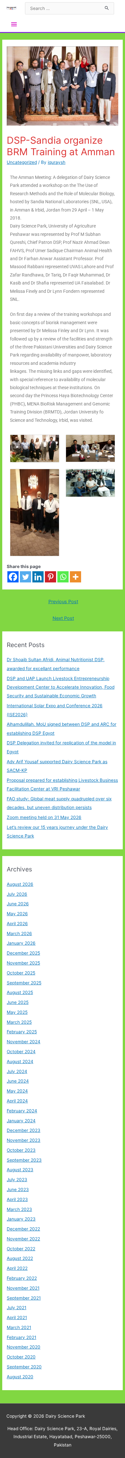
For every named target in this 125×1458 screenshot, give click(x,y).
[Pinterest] (50, 576)
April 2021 (17, 1317)
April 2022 (17, 1268)
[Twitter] (25, 576)
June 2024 (18, 1081)
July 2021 (16, 1307)
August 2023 (20, 1169)
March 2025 (19, 1022)
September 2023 (24, 1160)
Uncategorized (22, 162)
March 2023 (19, 1209)
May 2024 (17, 1091)
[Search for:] (69, 8)
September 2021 (24, 1298)
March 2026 (19, 933)
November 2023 (23, 1140)
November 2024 (23, 1041)
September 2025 (24, 982)
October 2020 (21, 1356)
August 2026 (20, 884)
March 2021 (19, 1327)
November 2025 (23, 962)
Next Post (63, 618)
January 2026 (21, 943)
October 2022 (21, 1248)
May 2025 (17, 1012)
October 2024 (21, 1051)
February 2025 (22, 1031)
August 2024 (20, 1061)
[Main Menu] (13, 24)
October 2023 (21, 1150)
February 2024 (22, 1110)
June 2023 (18, 1189)
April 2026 (17, 923)
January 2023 (21, 1219)
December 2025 (23, 953)
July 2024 (17, 1071)
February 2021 (21, 1337)
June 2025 (18, 1002)
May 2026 (17, 913)
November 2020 (23, 1347)
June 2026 (18, 903)
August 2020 (20, 1376)
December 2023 (23, 1130)
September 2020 (24, 1366)
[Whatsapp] (63, 576)
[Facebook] (13, 576)
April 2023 (17, 1199)
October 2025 (21, 972)
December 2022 (23, 1228)
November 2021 (23, 1288)
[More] (75, 576)
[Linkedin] (38, 576)
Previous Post (63, 602)
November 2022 (23, 1238)
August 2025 (20, 992)
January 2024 (21, 1120)
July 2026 (17, 894)
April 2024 (17, 1100)
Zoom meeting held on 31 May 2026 (44, 817)
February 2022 (22, 1278)
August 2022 (20, 1258)
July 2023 (17, 1179)
